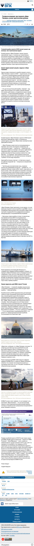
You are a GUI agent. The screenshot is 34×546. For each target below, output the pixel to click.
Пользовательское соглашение (9, 531)
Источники (17, 509)
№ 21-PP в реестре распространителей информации (15, 533)
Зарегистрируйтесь (22, 498)
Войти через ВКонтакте (11, 504)
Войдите (2, 500)
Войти (31, 1)
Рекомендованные (17, 512)
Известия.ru (10, 14)
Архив (17, 507)
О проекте (17, 516)
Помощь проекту (17, 521)
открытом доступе (29, 473)
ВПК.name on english (6, 529)
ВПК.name (19, 527)
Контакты (17, 519)
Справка (17, 514)
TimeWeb (12, 535)
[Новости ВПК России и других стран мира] (6, 6)
